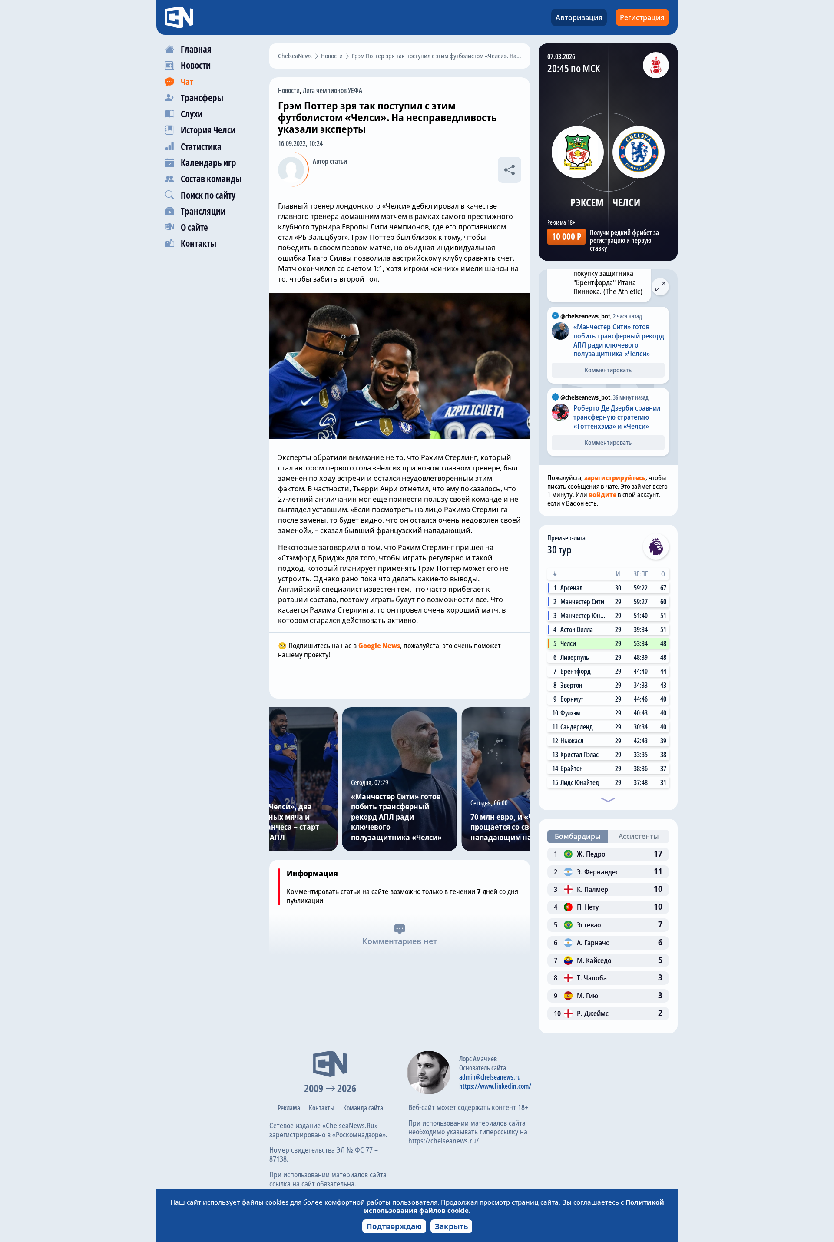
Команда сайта (363, 1108)
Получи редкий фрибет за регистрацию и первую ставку (624, 240)
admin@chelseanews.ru (490, 1077)
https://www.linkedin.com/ (495, 1086)
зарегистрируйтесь (614, 477)
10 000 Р (566, 236)
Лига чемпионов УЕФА (332, 90)
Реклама (289, 1108)
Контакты (321, 1108)
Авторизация (579, 17)
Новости (289, 90)
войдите (602, 494)
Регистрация (642, 17)
